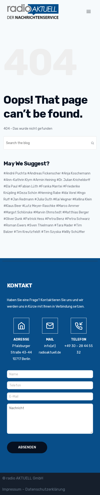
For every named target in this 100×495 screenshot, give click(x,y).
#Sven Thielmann (40, 225)
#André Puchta (15, 173)
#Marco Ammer (67, 206)
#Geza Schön (27, 193)
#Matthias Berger (75, 212)
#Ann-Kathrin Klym (17, 180)
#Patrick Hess (33, 219)
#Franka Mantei (50, 186)
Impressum (11, 489)
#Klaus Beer (12, 206)
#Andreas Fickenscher (44, 173)
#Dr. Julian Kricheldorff (73, 180)
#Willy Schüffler (73, 232)
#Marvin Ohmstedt (47, 212)
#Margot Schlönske (18, 212)
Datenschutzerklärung (45, 489)
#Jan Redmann (22, 199)
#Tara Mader (63, 225)
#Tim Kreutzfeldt (27, 232)
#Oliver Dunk (12, 219)
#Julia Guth (43, 199)
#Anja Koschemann (75, 173)
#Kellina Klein (82, 199)
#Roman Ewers (14, 225)
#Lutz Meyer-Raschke (38, 206)
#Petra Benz (54, 219)
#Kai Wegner (62, 199)
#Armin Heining (44, 180)
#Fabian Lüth (28, 186)
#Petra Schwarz (77, 219)
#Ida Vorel (68, 193)
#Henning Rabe (49, 193)
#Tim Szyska (51, 232)
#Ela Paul (10, 186)
